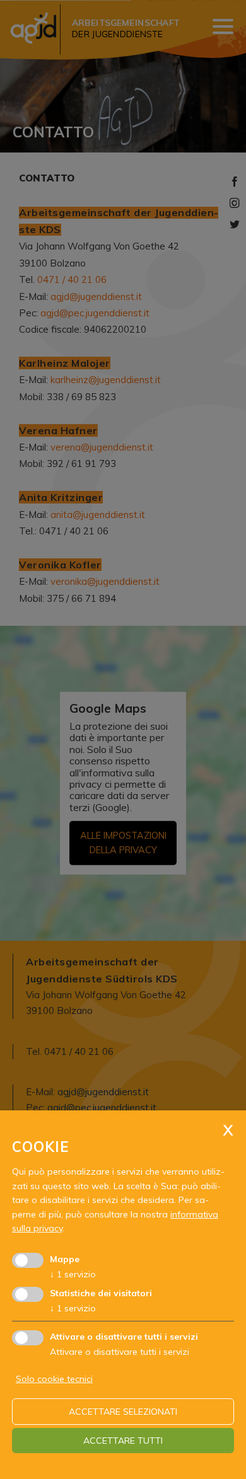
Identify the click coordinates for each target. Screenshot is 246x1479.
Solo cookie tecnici (54, 1378)
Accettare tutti (123, 1440)
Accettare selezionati (123, 1411)
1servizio (73, 1274)
